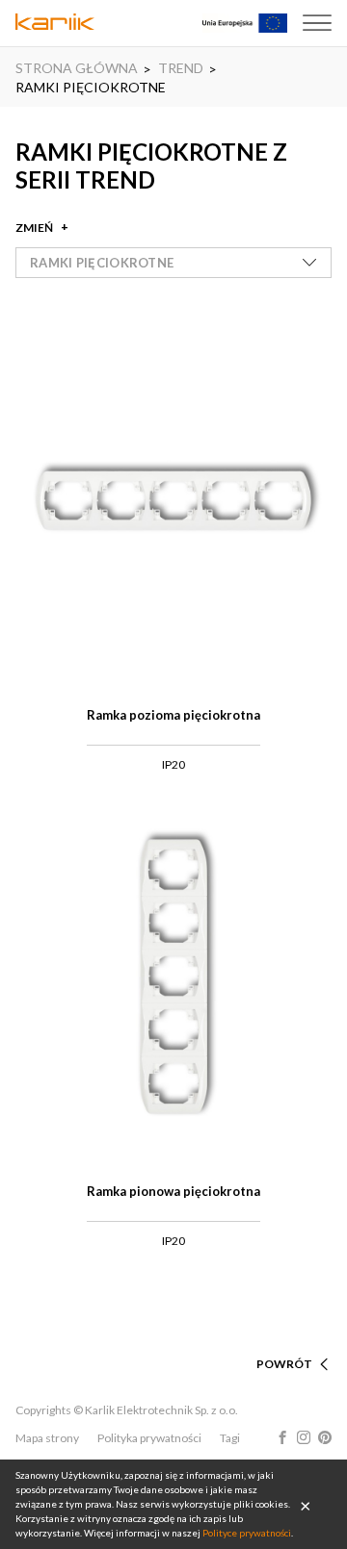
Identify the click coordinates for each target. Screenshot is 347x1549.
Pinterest (325, 1437)
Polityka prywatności (149, 1438)
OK (305, 1504)
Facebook (282, 1437)
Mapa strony (47, 1438)
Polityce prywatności (246, 1532)
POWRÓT (284, 1364)
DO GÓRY (285, 1340)
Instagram (303, 1437)
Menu (317, 23)
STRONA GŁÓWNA (76, 68)
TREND (180, 68)
